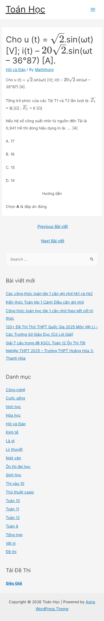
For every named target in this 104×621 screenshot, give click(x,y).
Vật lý (11, 543)
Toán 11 (12, 509)
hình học (13, 406)
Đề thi (11, 551)
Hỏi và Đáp (16, 69)
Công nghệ (15, 390)
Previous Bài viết (52, 226)
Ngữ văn (13, 458)
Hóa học (13, 415)
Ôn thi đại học (18, 466)
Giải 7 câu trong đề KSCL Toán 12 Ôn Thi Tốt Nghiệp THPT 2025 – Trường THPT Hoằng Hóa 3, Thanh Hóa (50, 350)
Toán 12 (13, 517)
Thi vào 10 (15, 483)
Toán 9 (12, 526)
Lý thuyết (14, 449)
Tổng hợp (14, 535)
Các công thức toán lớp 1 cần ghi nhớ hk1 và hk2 (49, 293)
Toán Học (25, 9)
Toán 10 (13, 500)
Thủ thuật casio (20, 492)
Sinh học (13, 475)
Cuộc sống (15, 398)
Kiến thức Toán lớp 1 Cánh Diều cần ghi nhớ (45, 302)
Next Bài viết (52, 240)
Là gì (10, 441)
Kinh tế (12, 432)
